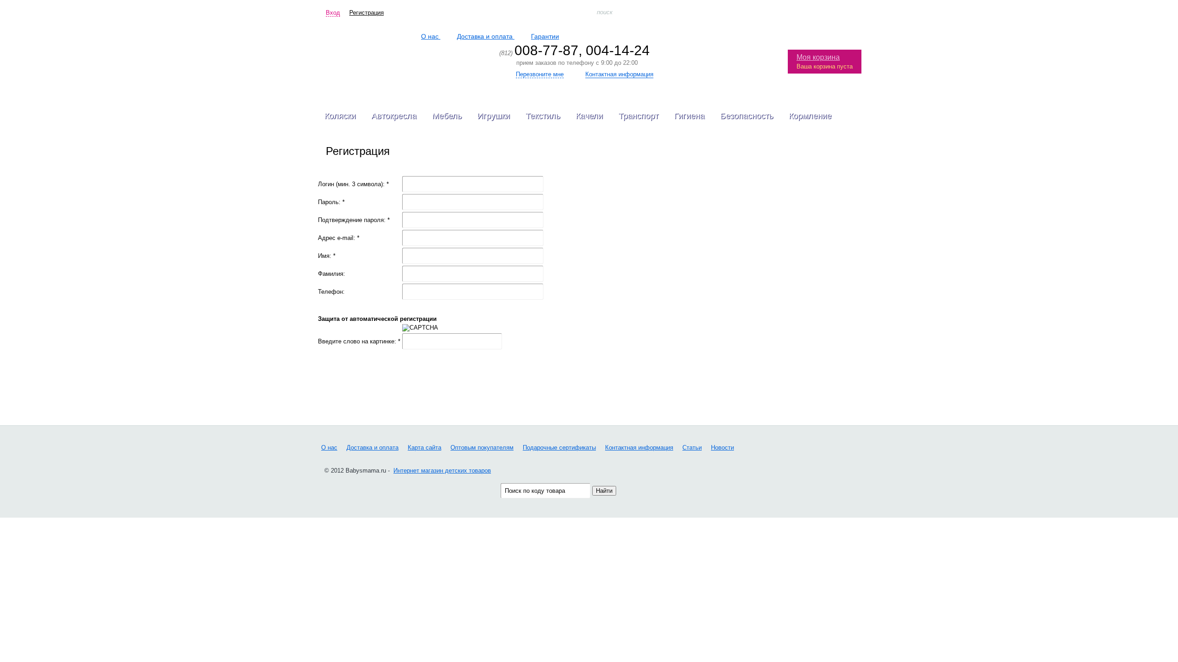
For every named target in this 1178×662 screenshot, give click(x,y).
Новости (722, 447)
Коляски (340, 115)
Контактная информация (639, 447)
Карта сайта (424, 447)
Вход (333, 12)
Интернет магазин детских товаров (442, 470)
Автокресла (393, 115)
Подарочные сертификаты (559, 447)
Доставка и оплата (485, 36)
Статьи (692, 447)
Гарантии (545, 36)
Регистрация (366, 12)
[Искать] (854, 12)
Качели (589, 115)
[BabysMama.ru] (371, 53)
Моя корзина (818, 57)
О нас (430, 36)
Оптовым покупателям (482, 447)
